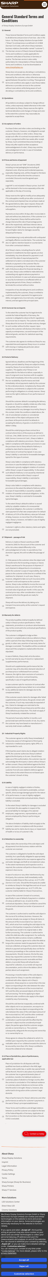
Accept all (24, 1260)
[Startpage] (10, 3)
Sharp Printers (8, 1186)
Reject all (24, 1266)
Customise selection (24, 1274)
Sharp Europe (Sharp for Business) (16, 1182)
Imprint (5, 1162)
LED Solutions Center (11, 1201)
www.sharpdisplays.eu (14, 67)
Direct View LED (8, 1205)
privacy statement (8, 1253)
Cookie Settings (8, 1174)
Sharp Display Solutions (12, 1158)
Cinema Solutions (9, 1209)
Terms (4, 1178)
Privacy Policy (7, 1170)
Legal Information (9, 1166)
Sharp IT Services (9, 1190)
